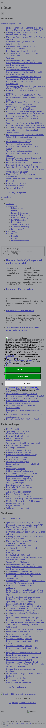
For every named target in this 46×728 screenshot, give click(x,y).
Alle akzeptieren (23, 370)
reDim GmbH (31, 390)
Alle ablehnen (23, 377)
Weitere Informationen (18, 387)
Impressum (32, 387)
